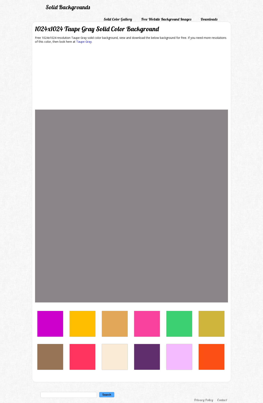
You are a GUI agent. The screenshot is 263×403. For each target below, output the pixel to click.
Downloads (209, 19)
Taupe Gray (84, 42)
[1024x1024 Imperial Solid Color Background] (147, 369)
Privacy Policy (203, 400)
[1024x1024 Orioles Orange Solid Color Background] (211, 369)
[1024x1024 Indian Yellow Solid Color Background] (115, 336)
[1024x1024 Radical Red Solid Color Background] (82, 369)
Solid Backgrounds (68, 7)
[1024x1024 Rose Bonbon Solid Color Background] (147, 336)
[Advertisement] (131, 77)
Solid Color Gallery (118, 19)
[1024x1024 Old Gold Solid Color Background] (211, 336)
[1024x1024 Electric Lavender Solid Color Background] (179, 369)
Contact (222, 400)
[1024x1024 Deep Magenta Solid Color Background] (50, 336)
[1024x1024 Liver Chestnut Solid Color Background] (50, 369)
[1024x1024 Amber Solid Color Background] (82, 336)
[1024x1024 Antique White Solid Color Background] (115, 369)
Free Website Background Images (166, 19)
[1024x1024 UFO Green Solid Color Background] (179, 336)
